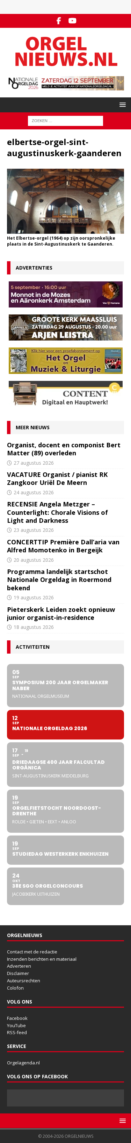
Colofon (15, 988)
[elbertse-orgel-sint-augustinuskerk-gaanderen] (65, 229)
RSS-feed (17, 1032)
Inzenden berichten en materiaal (42, 959)
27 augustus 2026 (34, 462)
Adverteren (19, 966)
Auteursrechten (23, 980)
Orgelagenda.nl (23, 1063)
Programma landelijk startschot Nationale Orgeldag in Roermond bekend (59, 579)
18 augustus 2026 (34, 627)
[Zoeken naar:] (65, 120)
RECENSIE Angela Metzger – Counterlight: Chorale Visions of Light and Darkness (57, 512)
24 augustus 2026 (34, 492)
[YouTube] (72, 21)
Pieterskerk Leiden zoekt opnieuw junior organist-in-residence (61, 613)
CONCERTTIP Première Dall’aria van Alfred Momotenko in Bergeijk (63, 546)
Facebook (17, 1018)
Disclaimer (18, 973)
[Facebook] (59, 21)
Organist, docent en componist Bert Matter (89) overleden (64, 449)
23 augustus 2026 (34, 530)
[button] (121, 104)
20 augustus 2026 (34, 560)
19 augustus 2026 (34, 597)
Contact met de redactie (32, 952)
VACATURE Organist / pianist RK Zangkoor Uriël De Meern (57, 478)
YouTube (16, 1025)
